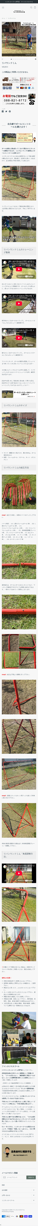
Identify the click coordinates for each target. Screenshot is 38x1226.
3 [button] (15, 59)
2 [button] (13, 59)
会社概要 (4, 1190)
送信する (31, 1177)
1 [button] (11, 59)
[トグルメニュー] (3, 7)
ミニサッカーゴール (8, 1200)
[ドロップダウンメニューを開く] (33, 1190)
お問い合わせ (6, 1195)
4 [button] (17, 59)
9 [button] (26, 59)
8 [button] (24, 59)
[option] (19, 39)
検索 (3, 1185)
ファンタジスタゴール (19, 1210)
